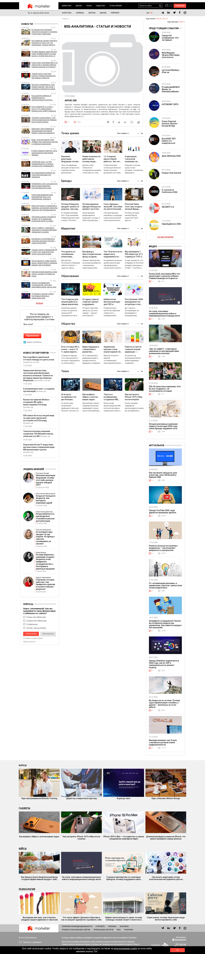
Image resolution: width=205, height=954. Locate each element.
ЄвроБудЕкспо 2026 (171, 224)
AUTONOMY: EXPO (170, 104)
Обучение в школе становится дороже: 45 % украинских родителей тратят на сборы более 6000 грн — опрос (44, 219)
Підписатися (32, 335)
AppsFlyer (71, 100)
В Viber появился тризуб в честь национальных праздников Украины (44, 153)
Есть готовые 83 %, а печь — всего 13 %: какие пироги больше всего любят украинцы (44, 109)
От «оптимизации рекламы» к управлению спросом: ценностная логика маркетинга (165, 585)
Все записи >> (123, 133)
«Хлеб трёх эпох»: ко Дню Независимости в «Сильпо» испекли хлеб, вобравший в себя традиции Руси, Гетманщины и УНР (43, 164)
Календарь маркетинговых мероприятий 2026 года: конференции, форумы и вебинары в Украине (42, 197)
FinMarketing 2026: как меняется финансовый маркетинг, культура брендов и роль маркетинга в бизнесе (44, 186)
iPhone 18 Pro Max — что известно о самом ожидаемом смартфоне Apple (123, 837)
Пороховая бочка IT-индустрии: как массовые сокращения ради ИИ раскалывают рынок (39, 447)
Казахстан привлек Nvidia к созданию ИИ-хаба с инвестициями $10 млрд (36, 402)
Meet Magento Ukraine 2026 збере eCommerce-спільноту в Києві (170, 56)
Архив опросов (29, 642)
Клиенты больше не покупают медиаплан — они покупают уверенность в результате (163, 548)
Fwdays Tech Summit (171, 173)
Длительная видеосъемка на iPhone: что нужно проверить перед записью (165, 837)
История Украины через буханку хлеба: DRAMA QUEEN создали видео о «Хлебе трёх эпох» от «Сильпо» (44, 54)
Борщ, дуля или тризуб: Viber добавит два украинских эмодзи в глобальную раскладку (45, 142)
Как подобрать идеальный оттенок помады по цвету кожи (38, 358)
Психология (27, 889)
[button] (142, 133)
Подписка (180, 6)
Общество (100, 6)
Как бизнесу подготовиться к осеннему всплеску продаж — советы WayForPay (44, 241)
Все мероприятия (165, 237)
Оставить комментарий (33, 638)
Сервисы (80, 13)
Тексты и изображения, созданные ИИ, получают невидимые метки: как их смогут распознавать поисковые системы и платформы (45, 285)
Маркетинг (67, 6)
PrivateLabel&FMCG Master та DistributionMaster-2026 (171, 90)
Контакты (124, 926)
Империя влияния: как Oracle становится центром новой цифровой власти (163, 742)
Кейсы (23, 848)
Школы (103, 13)
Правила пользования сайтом (76, 930)
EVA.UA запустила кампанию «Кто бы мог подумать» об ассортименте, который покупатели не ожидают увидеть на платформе (165, 391)
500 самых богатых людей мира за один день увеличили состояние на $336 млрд (38, 418)
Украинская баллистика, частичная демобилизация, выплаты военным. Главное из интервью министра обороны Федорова (38, 375)
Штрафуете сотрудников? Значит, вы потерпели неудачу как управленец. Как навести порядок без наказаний (165, 624)
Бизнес (79, 6)
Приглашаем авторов (103, 930)
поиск (160, 5)
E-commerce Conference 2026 (169, 191)
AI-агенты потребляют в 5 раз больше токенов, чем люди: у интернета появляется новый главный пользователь (43, 87)
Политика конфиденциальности (77, 926)
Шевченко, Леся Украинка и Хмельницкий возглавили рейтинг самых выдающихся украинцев (43, 131)
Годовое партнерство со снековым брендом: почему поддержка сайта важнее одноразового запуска (123, 878)
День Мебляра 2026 (171, 156)
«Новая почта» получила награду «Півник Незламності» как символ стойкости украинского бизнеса (44, 76)
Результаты (48, 634)
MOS (119, 930)
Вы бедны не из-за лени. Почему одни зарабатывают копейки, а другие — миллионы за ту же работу (164, 703)
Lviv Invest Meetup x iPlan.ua (170, 71)
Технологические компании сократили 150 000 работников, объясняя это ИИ (38, 433)
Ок (177, 950)
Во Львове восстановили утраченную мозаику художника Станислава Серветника (44, 32)
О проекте (100, 926)
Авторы (91, 13)
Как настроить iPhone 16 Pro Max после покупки (81, 837)
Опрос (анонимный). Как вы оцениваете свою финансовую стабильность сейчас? (39, 611)
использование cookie (125, 948)
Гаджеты (24, 808)
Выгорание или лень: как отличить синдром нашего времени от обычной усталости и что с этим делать (39, 918)
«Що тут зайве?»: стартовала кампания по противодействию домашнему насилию (44, 230)
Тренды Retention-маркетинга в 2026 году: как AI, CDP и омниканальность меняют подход (164, 664)
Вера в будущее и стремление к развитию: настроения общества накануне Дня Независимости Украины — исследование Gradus (45, 208)
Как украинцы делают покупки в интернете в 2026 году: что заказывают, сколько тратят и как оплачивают (44, 43)
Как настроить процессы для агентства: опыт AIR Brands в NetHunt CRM (163, 475)
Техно (89, 6)
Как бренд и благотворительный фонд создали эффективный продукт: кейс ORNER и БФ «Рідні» (39, 878)
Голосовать (31, 634)
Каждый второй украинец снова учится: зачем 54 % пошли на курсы (44, 274)
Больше (39, 303)
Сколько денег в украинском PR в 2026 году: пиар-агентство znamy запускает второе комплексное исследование (44, 252)
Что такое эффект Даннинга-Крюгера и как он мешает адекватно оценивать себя (81, 918)
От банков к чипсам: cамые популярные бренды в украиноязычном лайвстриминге (43, 296)
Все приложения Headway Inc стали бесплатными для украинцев (43, 175)
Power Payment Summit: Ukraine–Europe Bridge (170, 123)
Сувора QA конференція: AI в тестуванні (170, 37)
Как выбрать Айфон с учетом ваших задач (39, 836)
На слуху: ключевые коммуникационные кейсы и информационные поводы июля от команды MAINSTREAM (164, 314)
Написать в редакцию (32, 942)
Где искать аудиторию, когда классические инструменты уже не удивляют (166, 878)
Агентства (66, 13)
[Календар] (167, 5)
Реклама (112, 926)
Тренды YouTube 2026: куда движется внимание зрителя (162, 511)
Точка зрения (115, 6)
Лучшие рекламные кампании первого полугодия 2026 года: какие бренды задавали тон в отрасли (163, 427)
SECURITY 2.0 (168, 207)
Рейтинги (115, 13)
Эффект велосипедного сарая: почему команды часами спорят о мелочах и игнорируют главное (123, 918)
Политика (128, 930)
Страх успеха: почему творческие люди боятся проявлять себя (166, 918)
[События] (171, 6)
